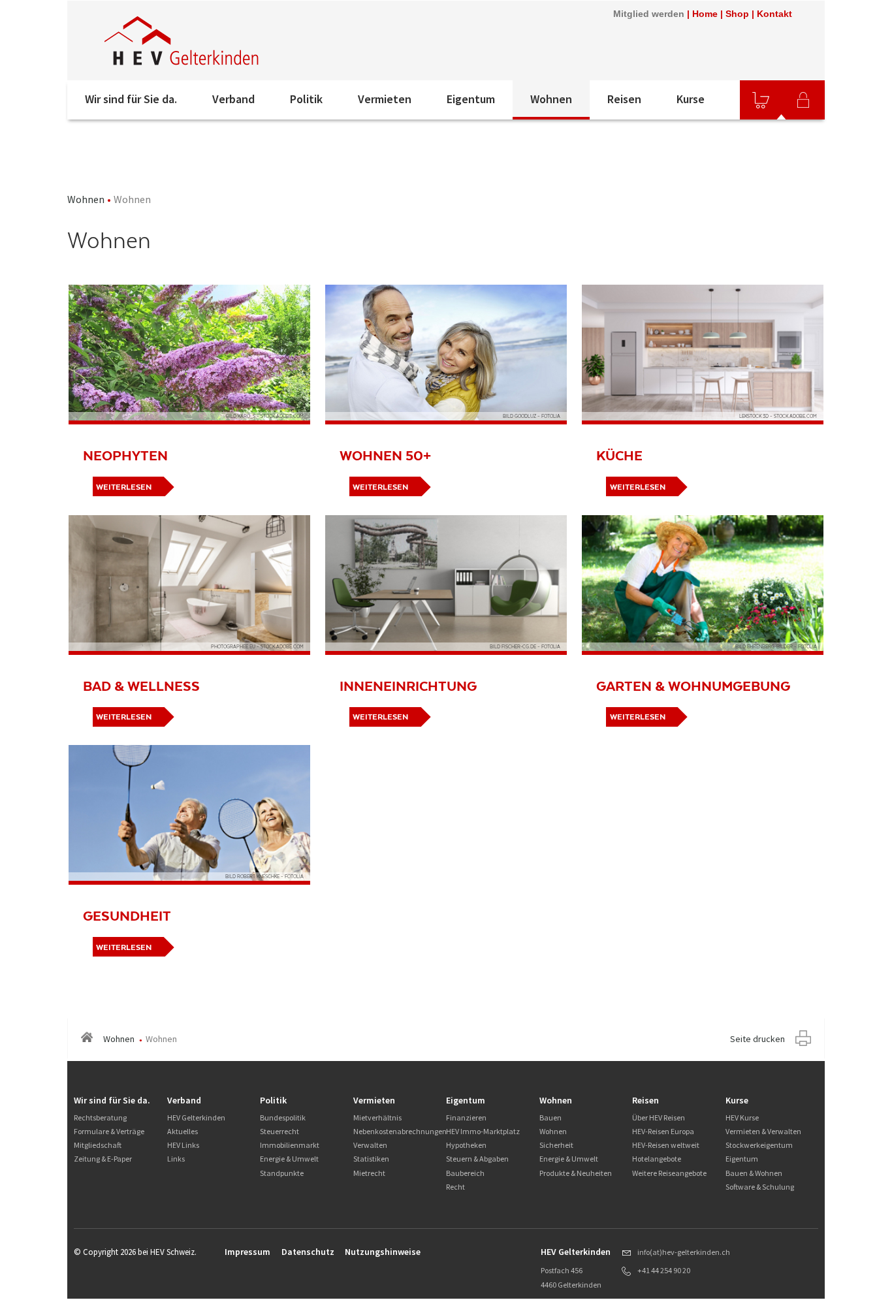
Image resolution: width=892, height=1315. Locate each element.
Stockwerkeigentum (759, 1145)
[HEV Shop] (761, 99)
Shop (737, 13)
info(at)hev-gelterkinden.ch (683, 1252)
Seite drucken (757, 1039)
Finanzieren (466, 1117)
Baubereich (465, 1173)
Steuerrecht (279, 1131)
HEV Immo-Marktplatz (483, 1131)
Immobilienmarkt (289, 1145)
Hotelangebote (656, 1159)
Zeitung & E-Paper (103, 1159)
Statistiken (371, 1159)
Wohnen (551, 98)
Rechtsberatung (100, 1117)
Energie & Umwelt (289, 1159)
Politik (306, 98)
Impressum (247, 1252)
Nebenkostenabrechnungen (400, 1131)
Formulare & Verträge (109, 1131)
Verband (233, 98)
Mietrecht (369, 1173)
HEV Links (183, 1145)
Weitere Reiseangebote (669, 1173)
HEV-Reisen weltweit (665, 1145)
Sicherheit (556, 1145)
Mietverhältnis (377, 1117)
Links (176, 1159)
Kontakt (774, 13)
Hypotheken (466, 1145)
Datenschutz (307, 1252)
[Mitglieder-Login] (803, 99)
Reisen (624, 98)
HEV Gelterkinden (196, 1117)
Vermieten (384, 98)
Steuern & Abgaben (477, 1159)
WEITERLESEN (123, 487)
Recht (455, 1187)
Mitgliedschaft (97, 1145)
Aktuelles (182, 1131)
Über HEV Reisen (658, 1117)
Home (705, 13)
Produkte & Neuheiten (575, 1173)
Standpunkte (282, 1173)
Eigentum (471, 98)
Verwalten (370, 1145)
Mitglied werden (648, 13)
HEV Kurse (742, 1117)
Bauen (550, 1117)
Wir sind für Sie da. (131, 98)
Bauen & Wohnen (753, 1173)
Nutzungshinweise (383, 1252)
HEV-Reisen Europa (663, 1131)
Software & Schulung (759, 1187)
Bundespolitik (283, 1117)
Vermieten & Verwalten (763, 1131)
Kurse (691, 98)
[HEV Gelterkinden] (243, 40)
